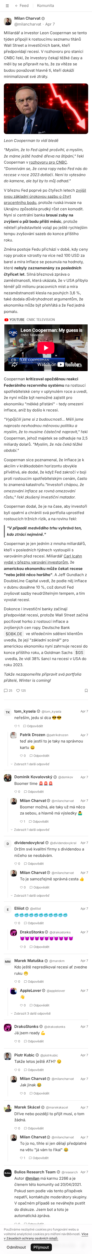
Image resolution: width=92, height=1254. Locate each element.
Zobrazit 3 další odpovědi (32, 1013)
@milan (32, 1178)
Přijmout (41, 1247)
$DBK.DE (14, 633)
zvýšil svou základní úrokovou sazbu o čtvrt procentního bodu (45, 196)
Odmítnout (16, 1247)
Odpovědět (35, 726)
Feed (24, 5)
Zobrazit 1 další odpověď (32, 764)
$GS (79, 652)
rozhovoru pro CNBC (48, 162)
